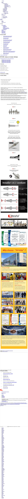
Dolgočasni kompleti (5, 11)
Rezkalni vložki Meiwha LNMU (8, 373)
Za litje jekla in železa (5, 38)
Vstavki (3, 30)
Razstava (4, 15)
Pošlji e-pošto (1, 405)
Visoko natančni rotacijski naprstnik (7, 36)
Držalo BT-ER (5, 46)
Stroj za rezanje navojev (7, 5)
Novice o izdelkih (5, 17)
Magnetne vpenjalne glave (8, 6)
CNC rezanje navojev (12, 403)
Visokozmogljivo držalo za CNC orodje (4, 403)
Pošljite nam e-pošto (2, 72)
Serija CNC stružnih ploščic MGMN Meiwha (10, 382)
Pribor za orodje (5, 3)
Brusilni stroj (6, 4)
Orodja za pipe (3, 31)
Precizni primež (5, 26)
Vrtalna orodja (4, 10)
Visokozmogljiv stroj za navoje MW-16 (19, 403)
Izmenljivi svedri (5, 376)
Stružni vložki (6, 12)
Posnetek (6, 7)
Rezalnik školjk (5, 387)
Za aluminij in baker (5, 44)
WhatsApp (1, 19)
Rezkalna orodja (5, 9)
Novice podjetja (5, 16)
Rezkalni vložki (6, 13)
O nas (2, 14)
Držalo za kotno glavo (4, 351)
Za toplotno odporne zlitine (6, 42)
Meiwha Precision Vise (6, 379)
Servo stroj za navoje (5, 404)
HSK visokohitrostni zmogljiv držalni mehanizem (14, 404)
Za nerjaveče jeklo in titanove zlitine (7, 40)
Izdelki (2, 2)
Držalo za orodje (5, 8)
